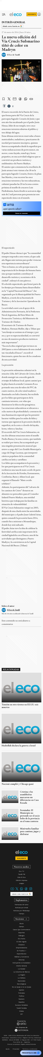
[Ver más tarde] (3, 99)
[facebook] (20, 99)
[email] (14, 99)
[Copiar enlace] (31, 99)
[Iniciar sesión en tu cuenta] (39, 14)
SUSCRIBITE (32, 14)
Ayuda (7, 1049)
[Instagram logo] (31, 890)
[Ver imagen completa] (38, 61)
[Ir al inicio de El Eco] (15, 14)
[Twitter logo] (17, 890)
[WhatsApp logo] (21, 890)
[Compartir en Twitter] (9, 99)
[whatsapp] (26, 99)
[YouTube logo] (12, 890)
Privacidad (16, 1049)
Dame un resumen (21, 213)
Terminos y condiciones (29, 1049)
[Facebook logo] (26, 890)
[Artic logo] (21, 1022)
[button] (4, 106)
